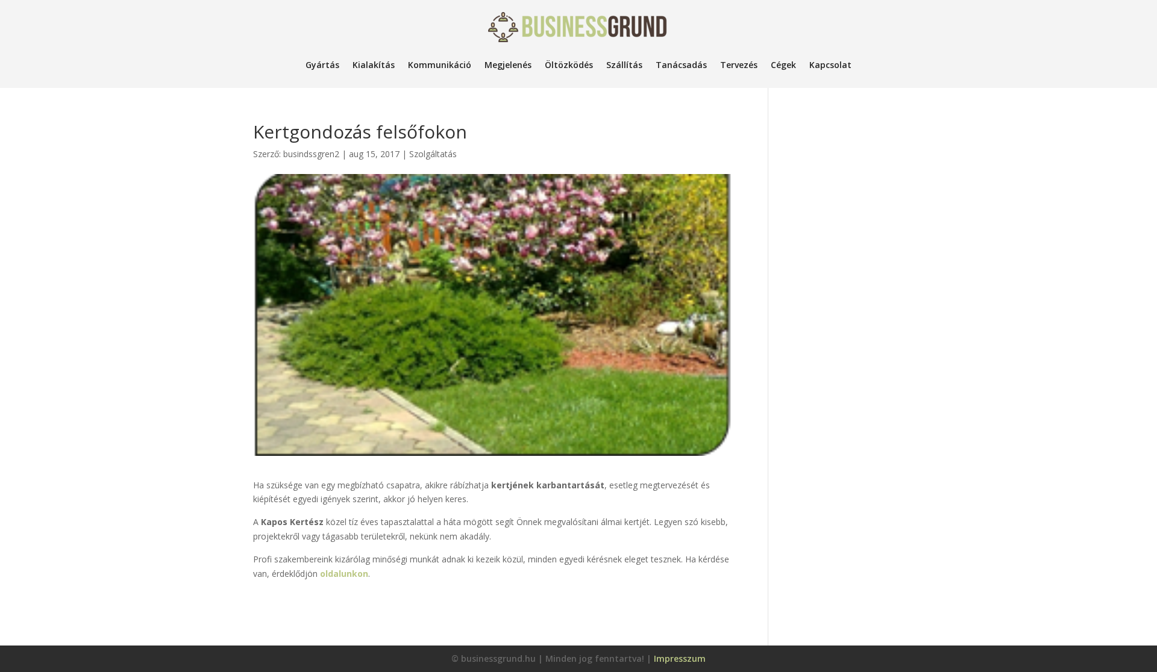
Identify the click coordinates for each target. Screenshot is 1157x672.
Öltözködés (569, 64)
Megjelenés (507, 64)
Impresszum (680, 658)
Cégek (783, 64)
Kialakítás (374, 64)
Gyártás (322, 64)
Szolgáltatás (433, 154)
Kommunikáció (439, 64)
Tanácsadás (681, 64)
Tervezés (738, 64)
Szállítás (624, 64)
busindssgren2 (311, 154)
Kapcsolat (830, 64)
